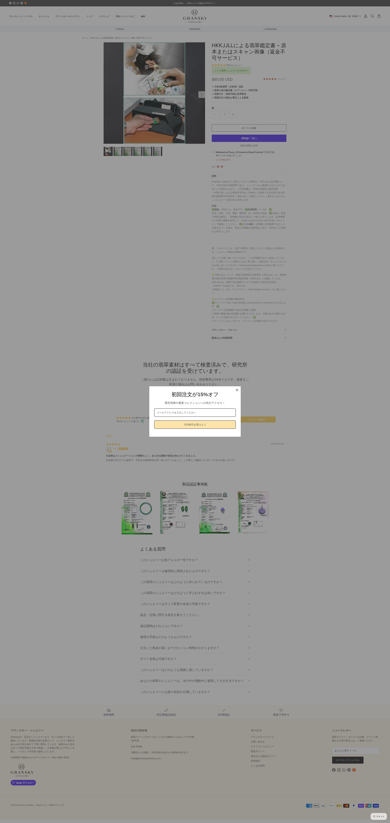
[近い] (237, 390)
